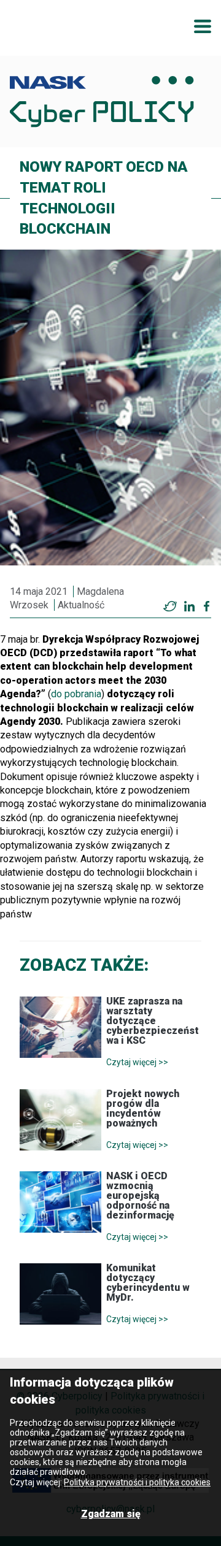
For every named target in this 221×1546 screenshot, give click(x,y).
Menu (202, 26)
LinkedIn (189, 606)
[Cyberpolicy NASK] (102, 101)
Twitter (170, 606)
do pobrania (76, 694)
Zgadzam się (111, 1514)
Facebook (206, 606)
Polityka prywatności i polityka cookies (137, 1482)
